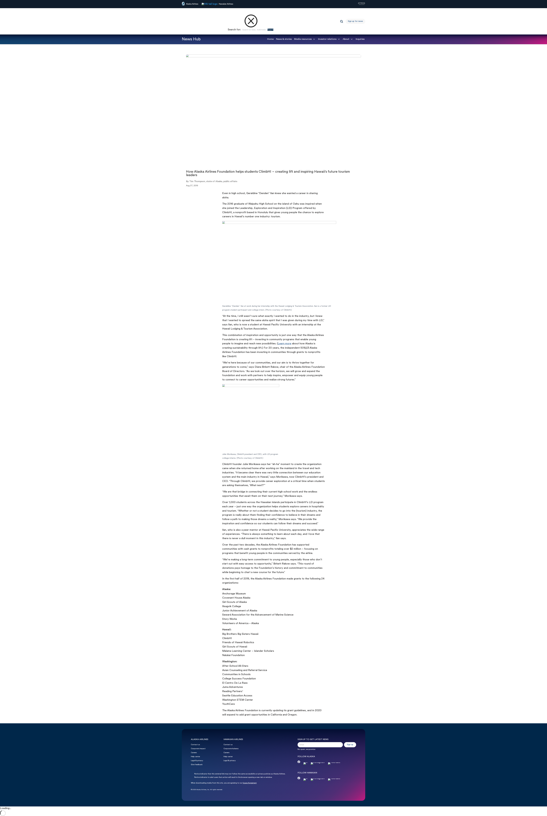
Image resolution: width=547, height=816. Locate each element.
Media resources (303, 39)
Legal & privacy (197, 761)
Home (270, 39)
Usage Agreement (250, 783)
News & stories (284, 39)
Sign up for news (355, 21)
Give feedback (196, 765)
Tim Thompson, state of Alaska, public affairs (213, 181)
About (346, 39)
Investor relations (327, 39)
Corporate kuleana (231, 749)
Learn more (284, 343)
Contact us (195, 745)
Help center (195, 757)
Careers (194, 753)
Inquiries (360, 39)
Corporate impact (198, 749)
